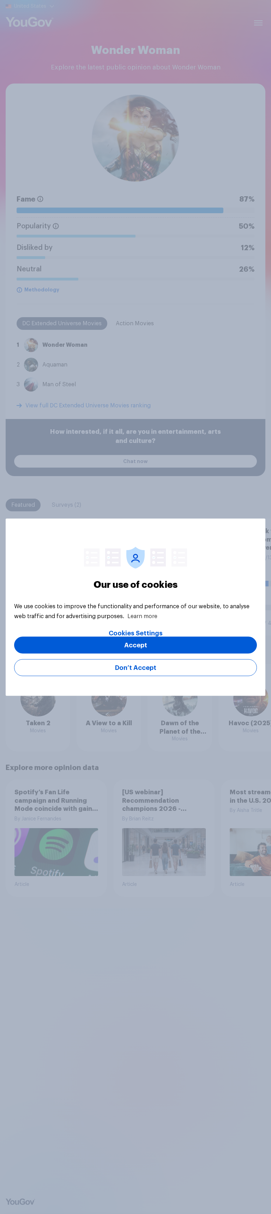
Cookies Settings (136, 633)
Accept (135, 645)
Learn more (142, 616)
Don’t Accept (135, 667)
